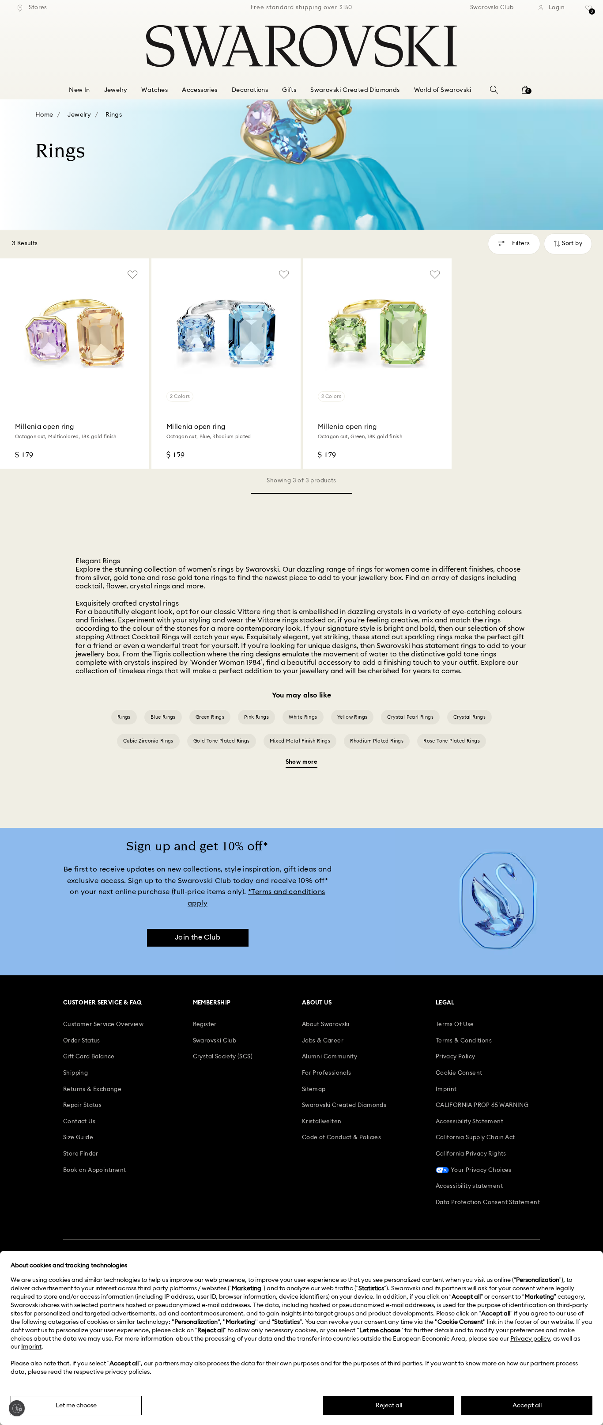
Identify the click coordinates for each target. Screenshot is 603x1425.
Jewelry (79, 115)
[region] (301, 7)
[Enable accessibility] (17, 1408)
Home (44, 115)
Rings (114, 115)
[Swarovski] (301, 46)
